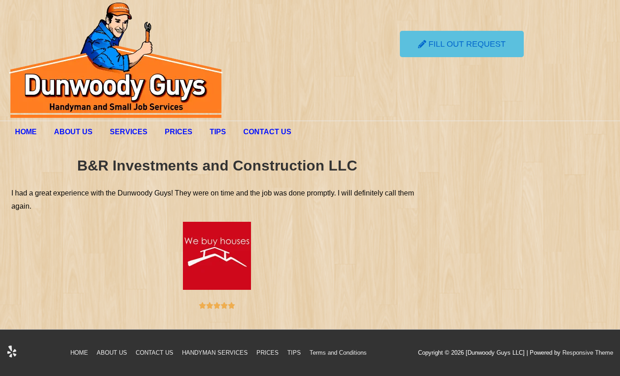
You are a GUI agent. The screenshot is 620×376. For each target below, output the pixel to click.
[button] (462, 44)
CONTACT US (267, 132)
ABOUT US (73, 132)
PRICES (178, 132)
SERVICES (129, 132)
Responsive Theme (587, 352)
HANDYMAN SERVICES (215, 352)
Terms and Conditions (338, 352)
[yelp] (13, 354)
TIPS (218, 132)
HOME (26, 132)
